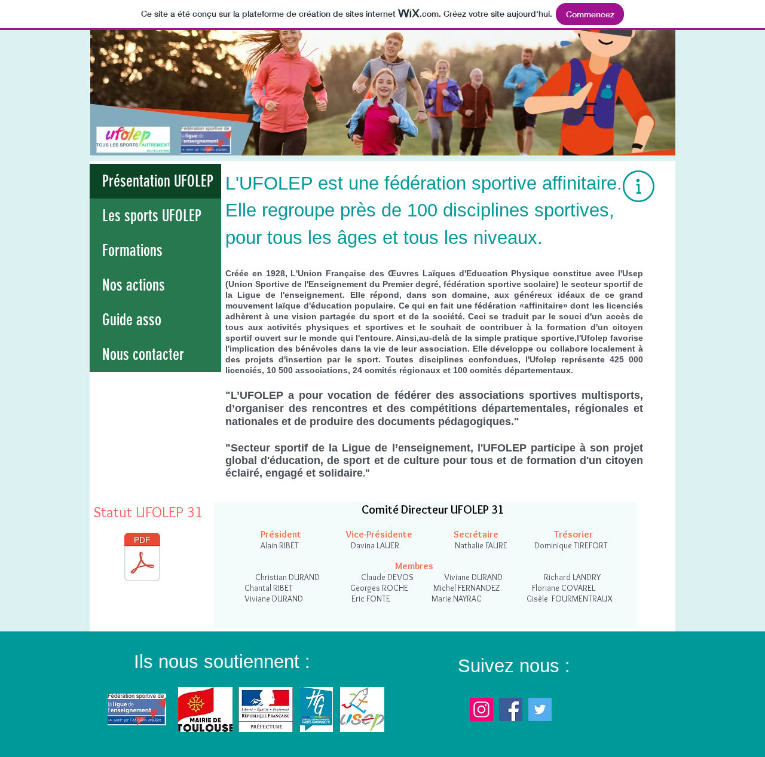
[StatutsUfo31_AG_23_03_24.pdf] (142, 558)
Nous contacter (143, 354)
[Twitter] (540, 709)
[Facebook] (510, 709)
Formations (132, 250)
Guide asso (131, 319)
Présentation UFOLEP (157, 181)
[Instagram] (481, 709)
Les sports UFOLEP (151, 215)
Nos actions (133, 285)
